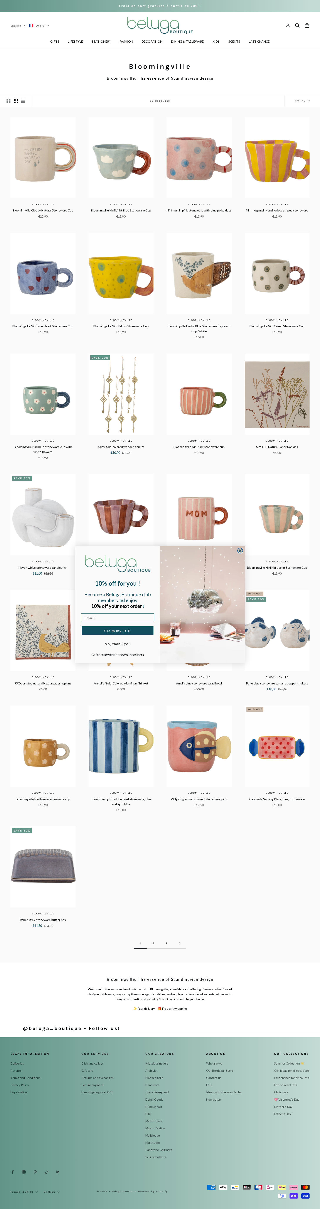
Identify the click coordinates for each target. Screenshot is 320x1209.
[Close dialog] (240, 550)
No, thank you (117, 644)
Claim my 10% (117, 631)
